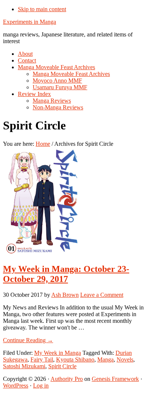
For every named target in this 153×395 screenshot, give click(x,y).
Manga (105, 359)
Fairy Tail (41, 359)
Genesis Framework (115, 379)
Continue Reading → (28, 340)
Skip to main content (42, 9)
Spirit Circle (62, 366)
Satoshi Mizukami (24, 366)
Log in (41, 385)
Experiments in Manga (29, 22)
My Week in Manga (57, 353)
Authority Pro (67, 379)
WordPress (15, 385)
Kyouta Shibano (75, 359)
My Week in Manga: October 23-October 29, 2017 (66, 274)
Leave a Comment (101, 295)
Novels (125, 359)
